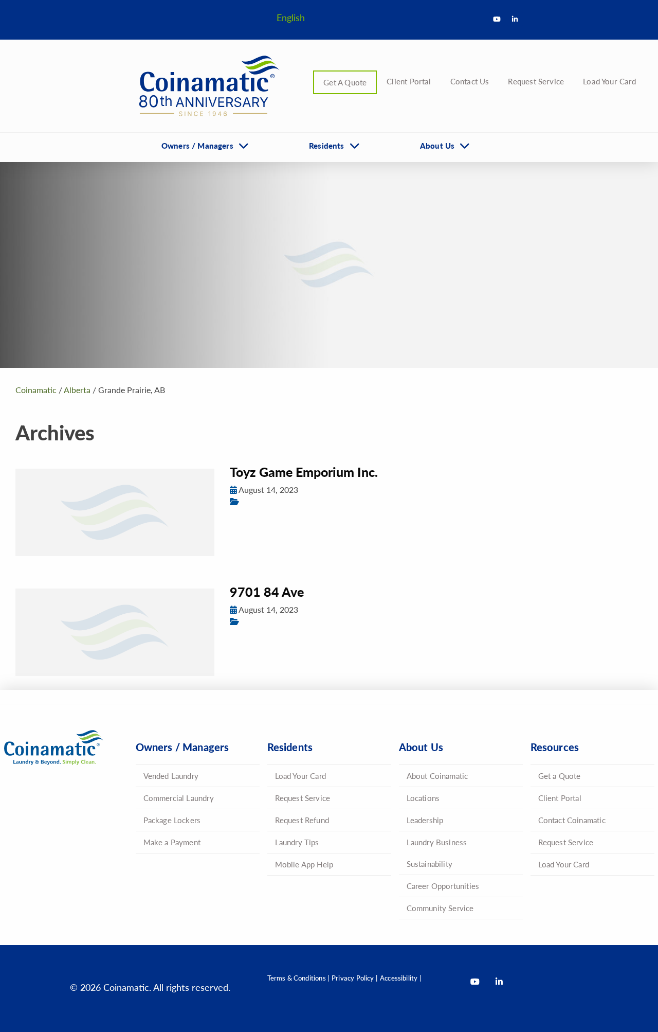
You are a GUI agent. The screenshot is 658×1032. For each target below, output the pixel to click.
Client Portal (409, 81)
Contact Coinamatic (572, 819)
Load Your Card (609, 81)
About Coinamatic (437, 775)
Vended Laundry (171, 775)
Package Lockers (172, 819)
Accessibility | (400, 978)
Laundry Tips (297, 842)
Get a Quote (559, 775)
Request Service (536, 81)
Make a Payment (172, 842)
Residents (326, 145)
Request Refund (302, 819)
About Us (437, 145)
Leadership (425, 819)
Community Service (440, 907)
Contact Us (469, 81)
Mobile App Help (304, 864)
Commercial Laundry (178, 797)
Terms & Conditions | (298, 978)
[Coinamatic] (205, 86)
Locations (423, 797)
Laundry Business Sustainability (437, 853)
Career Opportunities (443, 885)
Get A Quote (345, 82)
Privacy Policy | (354, 978)
